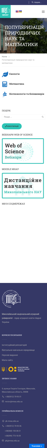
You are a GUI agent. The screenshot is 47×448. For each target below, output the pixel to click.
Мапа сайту (7, 360)
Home (4, 56)
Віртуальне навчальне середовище (18, 350)
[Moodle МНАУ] (23, 185)
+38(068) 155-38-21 (13, 431)
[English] (17, 11)
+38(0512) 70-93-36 (13, 426)
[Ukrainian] (20, 11)
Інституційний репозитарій (14, 345)
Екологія (14, 73)
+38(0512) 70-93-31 (13, 397)
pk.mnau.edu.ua (12, 421)
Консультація (13, 126)
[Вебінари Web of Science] (23, 151)
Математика (16, 83)
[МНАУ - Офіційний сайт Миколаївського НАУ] (5, 11)
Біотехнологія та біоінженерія (26, 93)
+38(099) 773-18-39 (13, 436)
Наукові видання (10, 355)
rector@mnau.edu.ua (13, 401)
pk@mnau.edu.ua (12, 441)
